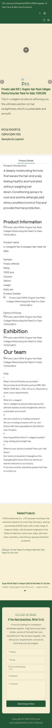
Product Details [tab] (26, 160)
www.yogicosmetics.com (21, 722)
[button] (22, 590)
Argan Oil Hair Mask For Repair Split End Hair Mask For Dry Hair (26, 583)
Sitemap (39, 722)
